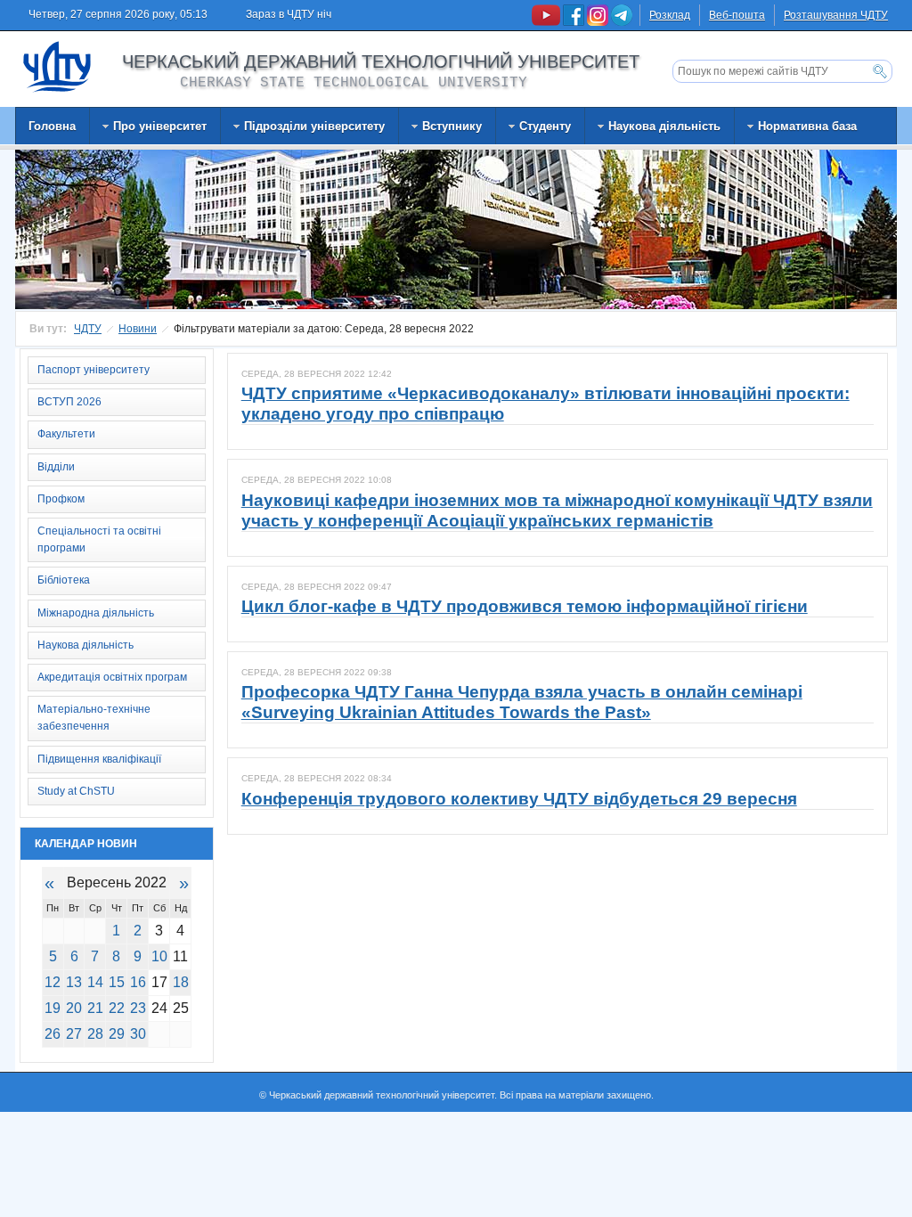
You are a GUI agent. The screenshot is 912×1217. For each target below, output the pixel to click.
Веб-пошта (737, 15)
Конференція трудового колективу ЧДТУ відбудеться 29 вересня (519, 798)
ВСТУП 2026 (69, 402)
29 (117, 1033)
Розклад (669, 15)
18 (181, 982)
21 (95, 1008)
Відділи (56, 467)
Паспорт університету (93, 369)
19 (53, 1008)
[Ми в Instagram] (599, 22)
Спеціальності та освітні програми (99, 539)
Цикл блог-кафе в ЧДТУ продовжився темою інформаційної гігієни (524, 606)
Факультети (66, 434)
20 (74, 1008)
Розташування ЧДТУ (836, 15)
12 (53, 982)
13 (74, 982)
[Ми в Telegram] (621, 22)
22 (117, 1008)
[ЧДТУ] (57, 66)
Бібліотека (63, 580)
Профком (61, 499)
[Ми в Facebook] (575, 22)
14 (95, 982)
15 (117, 982)
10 (159, 956)
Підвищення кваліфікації (99, 759)
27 (74, 1033)
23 (138, 1008)
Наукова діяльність (85, 645)
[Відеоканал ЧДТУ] (547, 22)
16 (138, 982)
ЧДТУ (88, 329)
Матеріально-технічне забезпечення (94, 717)
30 (138, 1033)
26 (53, 1033)
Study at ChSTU (76, 791)
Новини (137, 329)
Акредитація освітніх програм (112, 677)
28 (95, 1033)
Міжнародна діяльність (95, 613)
